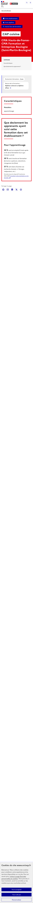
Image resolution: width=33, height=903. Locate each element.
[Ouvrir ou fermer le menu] (30, 2)
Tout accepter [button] (17, 889)
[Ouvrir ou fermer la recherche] (26, 2)
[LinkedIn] (12, 189)
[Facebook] (21, 189)
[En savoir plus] (10, 88)
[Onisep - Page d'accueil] (14, 4)
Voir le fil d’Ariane (6, 10)
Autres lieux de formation (13, 26)
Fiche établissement (11, 18)
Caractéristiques (8, 63)
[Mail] (8, 189)
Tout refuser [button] (16, 895)
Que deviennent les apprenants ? (12, 66)
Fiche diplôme (9, 22)
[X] (16, 189)
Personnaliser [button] (16, 900)
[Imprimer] (3, 189)
